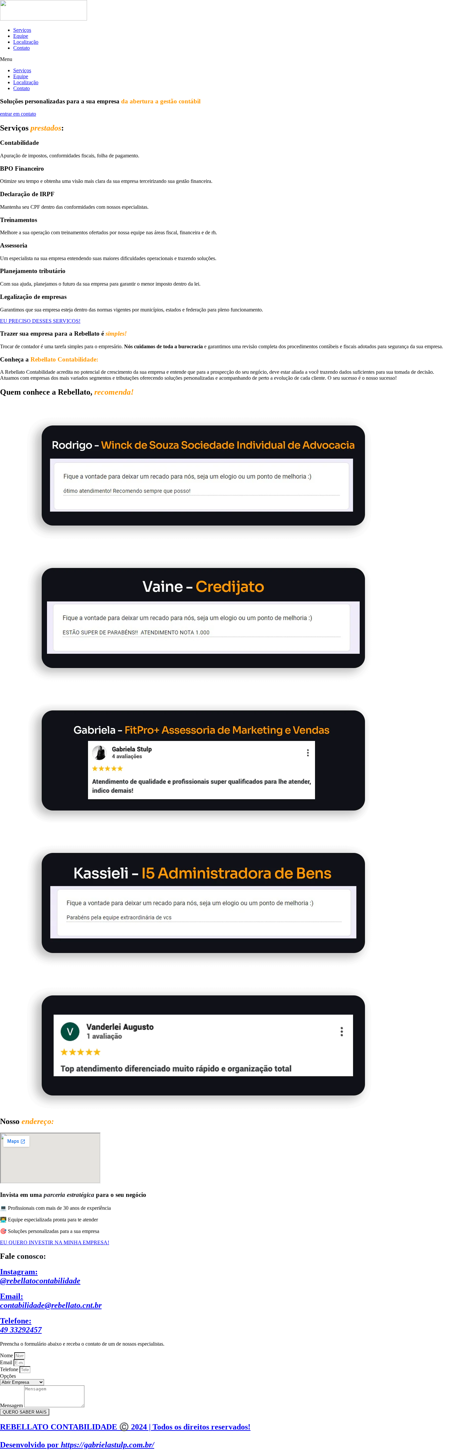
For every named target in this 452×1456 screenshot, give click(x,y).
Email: (51, 1301)
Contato (21, 48)
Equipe (20, 36)
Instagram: (40, 1276)
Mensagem (12, 1405)
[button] (226, 59)
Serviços (22, 30)
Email (7, 1362)
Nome (7, 1355)
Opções (8, 1376)
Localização (25, 42)
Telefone (10, 1369)
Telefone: (21, 1325)
